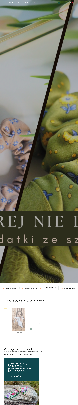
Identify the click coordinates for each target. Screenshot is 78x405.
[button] (59, 3)
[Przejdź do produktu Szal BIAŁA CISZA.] (18, 319)
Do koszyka (31, 329)
